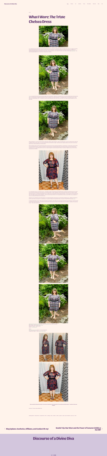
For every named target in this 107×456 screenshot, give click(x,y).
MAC (45, 415)
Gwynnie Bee (73, 50)
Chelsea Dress (37, 415)
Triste (30, 96)
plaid (63, 415)
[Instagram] (51, 455)
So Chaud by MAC (34, 327)
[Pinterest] (55, 455)
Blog (67, 3)
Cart (102, 3)
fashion (54, 415)
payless (60, 415)
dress (51, 415)
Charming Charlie (31, 415)
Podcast (72, 3)
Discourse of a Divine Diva (10, 3)
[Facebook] (52, 455)
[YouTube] (54, 455)
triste (75, 415)
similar (40, 331)
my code (74, 198)
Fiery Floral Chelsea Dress (33, 330)
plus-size (72, 415)
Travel (84, 3)
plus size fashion (67, 415)
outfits (57, 415)
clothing (48, 415)
